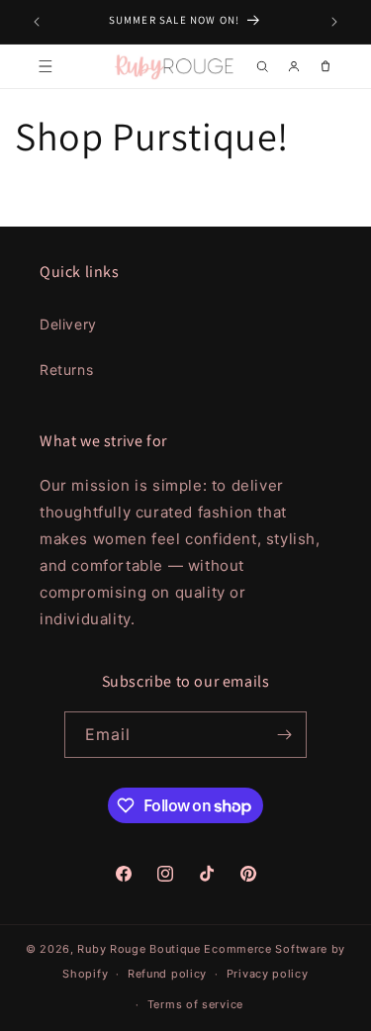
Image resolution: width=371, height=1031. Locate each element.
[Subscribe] (284, 734)
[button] (45, 66)
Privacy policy (268, 974)
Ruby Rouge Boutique (140, 949)
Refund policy (167, 974)
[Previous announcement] (36, 22)
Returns (66, 369)
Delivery (68, 324)
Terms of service (195, 1004)
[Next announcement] (334, 22)
